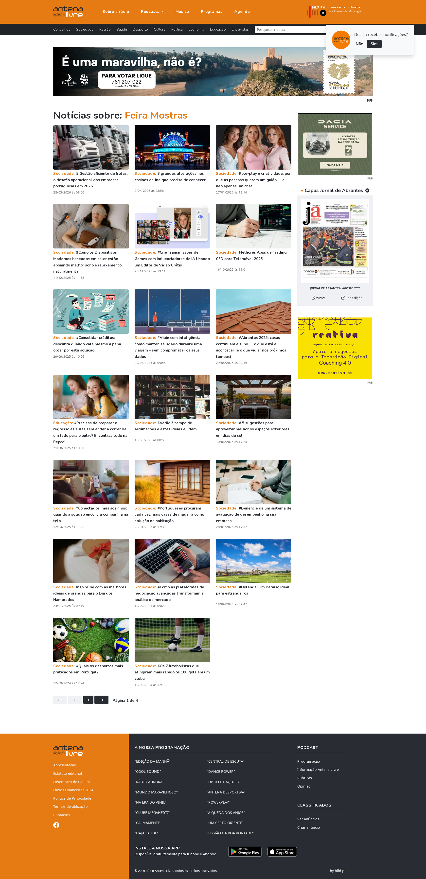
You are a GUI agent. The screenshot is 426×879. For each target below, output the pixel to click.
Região (105, 29)
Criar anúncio (308, 827)
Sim (374, 44)
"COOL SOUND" (148, 771)
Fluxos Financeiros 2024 (73, 790)
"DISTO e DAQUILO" (224, 781)
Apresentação (64, 765)
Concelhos (61, 29)
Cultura (159, 29)
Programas (212, 11)
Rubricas (304, 777)
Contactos (61, 814)
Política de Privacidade (72, 798)
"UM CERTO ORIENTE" (225, 822)
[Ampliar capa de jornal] (335, 241)
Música (182, 11)
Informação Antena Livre (318, 769)
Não (359, 44)
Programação (308, 761)
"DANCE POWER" (221, 771)
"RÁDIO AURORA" (149, 781)
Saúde (122, 29)
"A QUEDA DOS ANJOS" (226, 812)
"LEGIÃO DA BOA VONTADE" (230, 833)
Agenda (242, 11)
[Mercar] (335, 143)
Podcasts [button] (151, 11)
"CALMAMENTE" (148, 822)
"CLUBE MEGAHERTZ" (152, 812)
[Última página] (101, 700)
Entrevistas (240, 29)
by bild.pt (338, 870)
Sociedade (84, 29)
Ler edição (354, 297)
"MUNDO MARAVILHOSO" (156, 792)
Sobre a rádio (116, 11)
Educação (218, 29)
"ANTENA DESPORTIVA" (226, 792)
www (320, 297)
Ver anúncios (308, 819)
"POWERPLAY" (218, 802)
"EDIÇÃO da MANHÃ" (152, 761)
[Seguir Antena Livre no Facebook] (56, 826)
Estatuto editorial (67, 773)
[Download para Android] (245, 852)
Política (177, 29)
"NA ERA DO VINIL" (150, 802)
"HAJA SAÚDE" (147, 833)
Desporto (140, 29)
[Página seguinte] (88, 700)
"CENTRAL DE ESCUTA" (225, 761)
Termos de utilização (70, 806)
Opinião (304, 786)
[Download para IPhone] (282, 852)
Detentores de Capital (71, 781)
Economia (196, 29)
